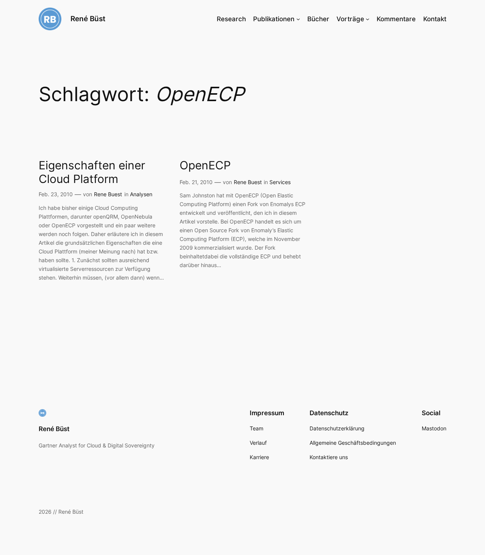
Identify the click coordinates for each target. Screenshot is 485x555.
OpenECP (205, 165)
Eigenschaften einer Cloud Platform (92, 172)
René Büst (87, 18)
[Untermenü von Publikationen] (298, 19)
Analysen (141, 194)
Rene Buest (108, 194)
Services (280, 182)
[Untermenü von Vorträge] (367, 19)
